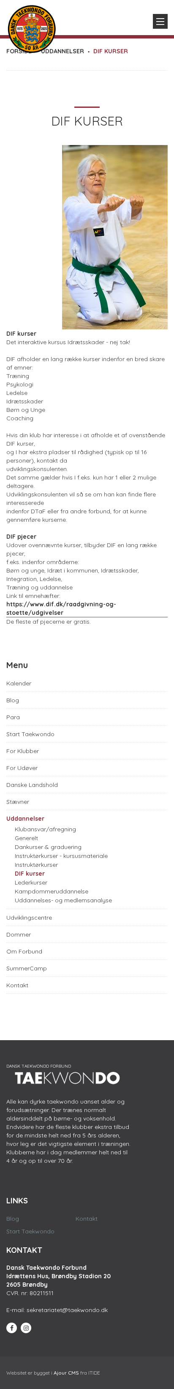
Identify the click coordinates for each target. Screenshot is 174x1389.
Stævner (17, 801)
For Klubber (22, 751)
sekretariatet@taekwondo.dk (67, 1310)
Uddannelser (25, 818)
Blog (12, 700)
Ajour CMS (66, 1373)
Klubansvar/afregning (45, 829)
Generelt (26, 838)
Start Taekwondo (30, 734)
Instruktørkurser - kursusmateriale (61, 856)
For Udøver (22, 768)
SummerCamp (26, 968)
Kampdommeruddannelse (51, 891)
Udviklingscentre (29, 917)
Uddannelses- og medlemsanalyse (63, 900)
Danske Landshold (32, 785)
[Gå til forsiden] (31, 27)
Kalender (18, 683)
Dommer (18, 934)
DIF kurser (30, 873)
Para (13, 717)
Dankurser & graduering (48, 847)
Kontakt (17, 985)
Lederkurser (31, 882)
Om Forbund (24, 951)
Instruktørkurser (36, 864)
